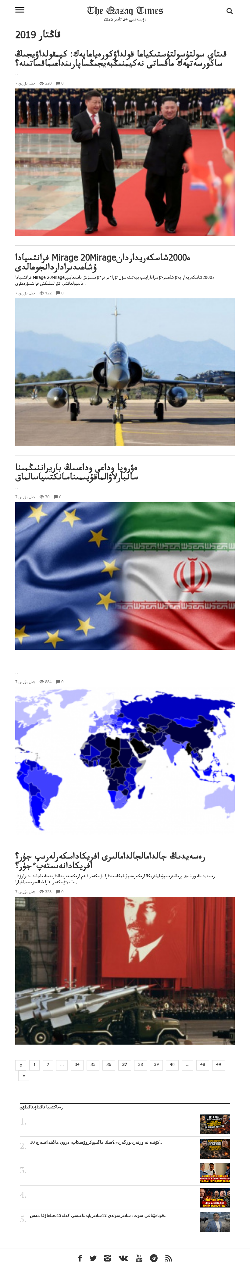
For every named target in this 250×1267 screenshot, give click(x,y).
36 (108, 1065)
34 (77, 1065)
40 (172, 1065)
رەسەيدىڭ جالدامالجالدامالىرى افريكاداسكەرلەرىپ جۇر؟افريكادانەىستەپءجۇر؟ (110, 862)
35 (93, 1065)
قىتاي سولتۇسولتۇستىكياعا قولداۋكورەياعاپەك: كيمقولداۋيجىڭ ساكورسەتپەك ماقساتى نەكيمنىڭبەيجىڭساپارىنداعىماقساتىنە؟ (121, 60)
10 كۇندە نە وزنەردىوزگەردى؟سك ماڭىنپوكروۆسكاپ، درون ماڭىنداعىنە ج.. (96, 1142)
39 (156, 1065)
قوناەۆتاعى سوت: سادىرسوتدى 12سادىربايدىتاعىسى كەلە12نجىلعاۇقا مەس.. (98, 1215)
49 (218, 1065)
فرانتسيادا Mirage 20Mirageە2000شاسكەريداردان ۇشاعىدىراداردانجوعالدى (102, 264)
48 (202, 1065)
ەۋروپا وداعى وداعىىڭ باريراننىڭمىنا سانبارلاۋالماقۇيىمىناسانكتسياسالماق (76, 474)
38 (140, 1065)
